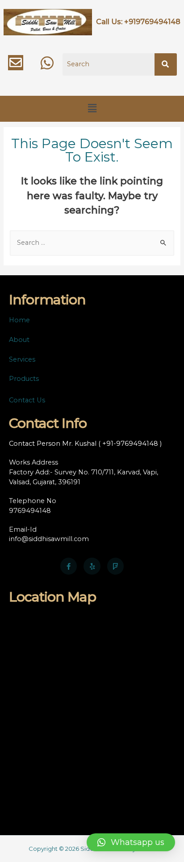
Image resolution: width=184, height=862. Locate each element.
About (19, 340)
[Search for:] (92, 243)
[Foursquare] (115, 566)
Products (24, 379)
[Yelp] (92, 566)
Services (22, 359)
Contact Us (27, 400)
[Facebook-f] (68, 566)
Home (19, 320)
